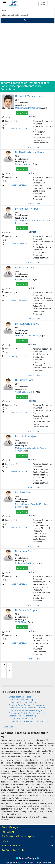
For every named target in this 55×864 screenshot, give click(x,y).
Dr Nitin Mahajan (25, 436)
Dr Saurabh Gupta (26, 610)
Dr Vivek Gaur (23, 492)
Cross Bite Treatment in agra (21, 718)
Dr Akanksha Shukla (27, 323)
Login (43, 3)
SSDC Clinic (20, 622)
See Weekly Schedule (18, 128)
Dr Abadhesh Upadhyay (29, 152)
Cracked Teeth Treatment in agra (23, 715)
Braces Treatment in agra (20, 697)
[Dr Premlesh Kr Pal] (8, 218)
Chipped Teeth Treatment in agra (23, 702)
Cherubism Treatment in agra (22, 699)
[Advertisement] (27, 52)
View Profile (22, 113)
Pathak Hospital (23, 164)
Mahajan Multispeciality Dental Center (30, 449)
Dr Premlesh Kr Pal (26, 208)
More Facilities (34, 147)
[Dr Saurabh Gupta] (8, 620)
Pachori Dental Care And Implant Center (31, 505)
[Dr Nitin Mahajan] (8, 446)
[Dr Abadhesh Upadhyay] (8, 162)
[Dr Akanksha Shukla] (8, 333)
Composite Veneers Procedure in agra (25, 710)
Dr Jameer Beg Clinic (25, 563)
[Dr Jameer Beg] (8, 561)
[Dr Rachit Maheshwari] (8, 108)
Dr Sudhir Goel (24, 380)
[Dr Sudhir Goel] (8, 389)
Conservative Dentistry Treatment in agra (27, 713)
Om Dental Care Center (27, 335)
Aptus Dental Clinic (24, 391)
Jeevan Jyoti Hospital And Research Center (32, 221)
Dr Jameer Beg (24, 551)
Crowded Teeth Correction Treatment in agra (28, 721)
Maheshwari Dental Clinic (28, 107)
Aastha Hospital (23, 279)
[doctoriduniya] (13, 5)
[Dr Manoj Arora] (8, 277)
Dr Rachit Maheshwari (28, 96)
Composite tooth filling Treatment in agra (27, 707)
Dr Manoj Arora (24, 267)
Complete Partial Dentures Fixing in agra (26, 705)
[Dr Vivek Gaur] (8, 502)
